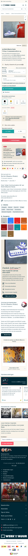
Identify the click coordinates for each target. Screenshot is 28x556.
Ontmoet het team (7, 499)
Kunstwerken (5, 505)
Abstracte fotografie (6, 212)
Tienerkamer (18, 209)
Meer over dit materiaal (21, 67)
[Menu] (2, 5)
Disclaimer (19, 541)
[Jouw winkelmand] (25, 5)
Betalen (5, 473)
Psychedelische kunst (18, 212)
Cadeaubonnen (7, 480)
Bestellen (5, 471)
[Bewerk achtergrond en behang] (25, 19)
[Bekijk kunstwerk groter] (25, 17)
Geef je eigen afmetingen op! (14, 83)
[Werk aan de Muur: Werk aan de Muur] (26, 515)
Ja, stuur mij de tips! (7, 443)
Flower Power (10, 209)
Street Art (16, 207)
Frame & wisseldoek (9, 88)
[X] (12, 519)
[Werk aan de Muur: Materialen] (26, 508)
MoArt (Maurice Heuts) (9, 49)
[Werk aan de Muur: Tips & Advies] (26, 512)
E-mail (14, 465)
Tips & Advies (5, 512)
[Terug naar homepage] (9, 5)
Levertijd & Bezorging (8, 476)
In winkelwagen (15, 140)
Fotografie (4, 207)
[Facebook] (10, 519)
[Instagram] (6, 519)
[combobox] (10, 9)
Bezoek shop (4, 180)
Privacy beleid (21, 543)
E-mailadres (4, 436)
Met (21, 131)
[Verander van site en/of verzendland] (26, 1)
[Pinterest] (8, 519)
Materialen (4, 508)
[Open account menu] (23, 5)
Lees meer (12, 180)
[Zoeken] (25, 9)
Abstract (10, 207)
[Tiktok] (14, 519)
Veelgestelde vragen (8, 469)
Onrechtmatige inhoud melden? (10, 543)
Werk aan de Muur (7, 516)
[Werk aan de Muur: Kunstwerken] (26, 505)
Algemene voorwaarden (11, 541)
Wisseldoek (7, 92)
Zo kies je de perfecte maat (20, 76)
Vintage (22, 207)
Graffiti (3, 209)
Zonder (9, 131)
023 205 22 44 (21, 463)
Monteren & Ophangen (8, 478)
